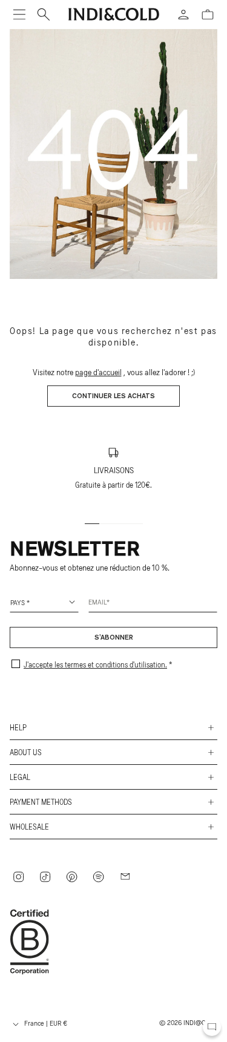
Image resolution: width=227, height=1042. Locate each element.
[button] (19, 14)
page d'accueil (98, 372)
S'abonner (113, 638)
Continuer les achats (113, 396)
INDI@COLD (200, 1022)
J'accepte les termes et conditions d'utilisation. (95, 664)
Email (97, 601)
